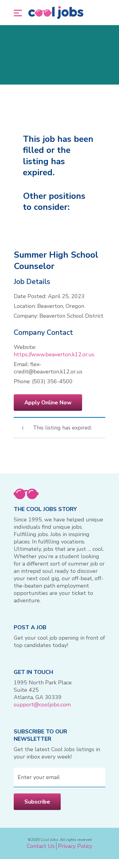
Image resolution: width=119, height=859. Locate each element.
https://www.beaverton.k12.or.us (54, 354)
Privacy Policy (75, 846)
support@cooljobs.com (42, 704)
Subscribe (37, 801)
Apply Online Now (47, 402)
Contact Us (41, 846)
